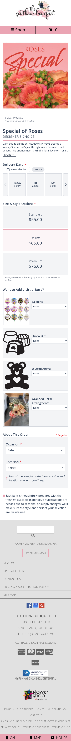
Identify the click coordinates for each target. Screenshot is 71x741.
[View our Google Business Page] (35, 607)
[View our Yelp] (41, 607)
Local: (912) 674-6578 (35, 634)
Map (36, 737)
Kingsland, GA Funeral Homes (24, 709)
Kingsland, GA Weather (16, 721)
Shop (20, 29)
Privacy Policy (11, 727)
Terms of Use (61, 727)
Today (38, 169)
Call (13, 737)
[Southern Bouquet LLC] (35, 20)
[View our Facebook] (29, 607)
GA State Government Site (52, 721)
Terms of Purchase (36, 727)
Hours (61, 737)
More (7, 154)
